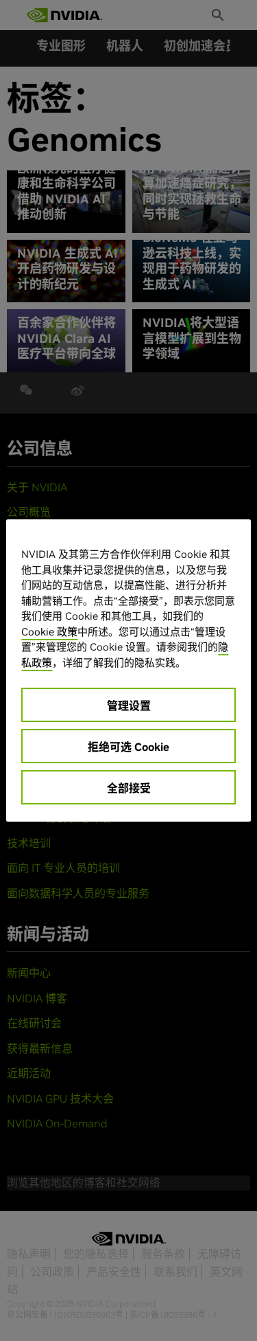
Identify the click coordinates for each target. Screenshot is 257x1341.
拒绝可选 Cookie (128, 747)
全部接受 (129, 788)
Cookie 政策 (49, 631)
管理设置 (129, 705)
